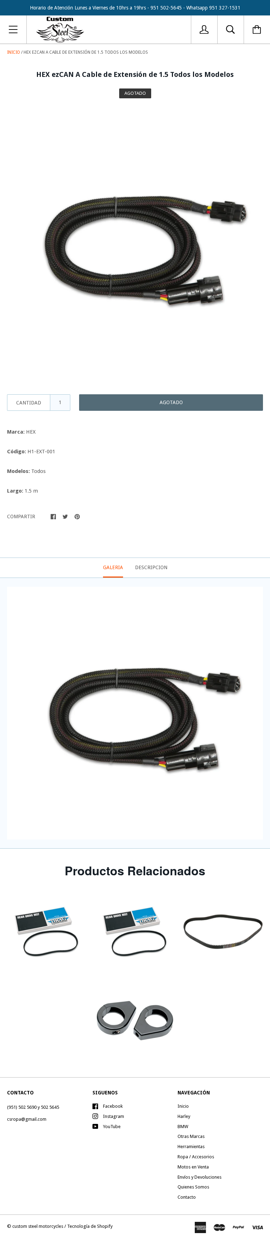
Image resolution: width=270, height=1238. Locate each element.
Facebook (113, 1106)
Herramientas (191, 1146)
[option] (135, 243)
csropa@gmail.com (26, 1119)
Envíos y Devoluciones (199, 1177)
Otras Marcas (191, 1136)
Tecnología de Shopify (89, 1226)
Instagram (113, 1116)
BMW (183, 1126)
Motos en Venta (193, 1167)
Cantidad (28, 403)
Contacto (187, 1197)
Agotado (171, 402)
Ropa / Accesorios (196, 1156)
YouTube (112, 1126)
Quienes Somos (193, 1187)
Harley (184, 1116)
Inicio (13, 52)
